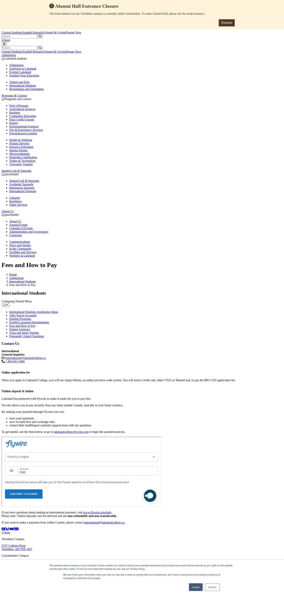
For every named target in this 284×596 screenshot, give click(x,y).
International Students (22, 85)
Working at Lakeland (22, 255)
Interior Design (18, 150)
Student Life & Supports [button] (16, 170)
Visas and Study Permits (24, 332)
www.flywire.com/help (97, 512)
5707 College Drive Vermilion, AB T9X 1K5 (17, 547)
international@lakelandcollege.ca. (104, 522)
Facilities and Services (22, 252)
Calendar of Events (21, 228)
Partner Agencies (19, 329)
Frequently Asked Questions (26, 336)
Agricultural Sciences (22, 109)
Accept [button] (195, 587)
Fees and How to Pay (22, 325)
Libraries (14, 197)
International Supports (22, 191)
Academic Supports (21, 184)
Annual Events (18, 224)
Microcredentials (19, 153)
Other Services (18, 204)
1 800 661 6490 (15, 361)
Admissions (16, 65)
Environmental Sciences (24, 126)
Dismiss (226, 22)
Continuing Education (22, 116)
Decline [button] (212, 587)
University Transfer (21, 164)
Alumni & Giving (54, 32)
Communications (19, 241)
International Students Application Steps (33, 312)
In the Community (20, 248)
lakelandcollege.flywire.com (71, 431)
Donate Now (73, 32)
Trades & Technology (22, 160)
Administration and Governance (28, 231)
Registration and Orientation (26, 89)
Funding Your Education (24, 75)
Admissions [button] (9, 55)
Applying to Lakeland (22, 68)
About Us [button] (8, 211)
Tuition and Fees (19, 82)
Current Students (12, 32)
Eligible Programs (20, 318)
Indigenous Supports (21, 187)
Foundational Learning (23, 133)
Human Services (19, 143)
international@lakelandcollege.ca (25, 358)
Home (13, 274)
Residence (15, 201)
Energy (13, 123)
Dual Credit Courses (21, 119)
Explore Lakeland (20, 72)
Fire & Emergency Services (26, 130)
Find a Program (18, 105)
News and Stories (20, 245)
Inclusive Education (21, 146)
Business (14, 112)
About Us (15, 221)
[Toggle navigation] (4, 44)
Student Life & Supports (24, 180)
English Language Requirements (29, 322)
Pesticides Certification (23, 157)
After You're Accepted (22, 315)
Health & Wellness (20, 140)
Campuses (15, 235)
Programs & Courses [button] (14, 95)
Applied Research (33, 32)
